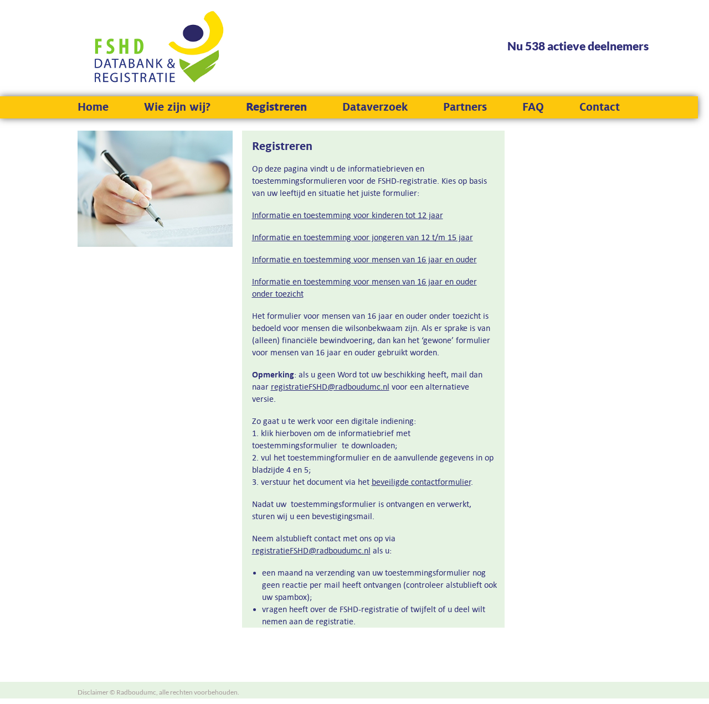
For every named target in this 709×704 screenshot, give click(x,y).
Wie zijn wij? (177, 107)
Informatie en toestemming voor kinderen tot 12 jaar (347, 215)
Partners (465, 107)
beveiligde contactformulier (421, 481)
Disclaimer (93, 692)
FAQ (533, 107)
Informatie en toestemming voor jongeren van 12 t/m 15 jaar (362, 237)
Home (93, 107)
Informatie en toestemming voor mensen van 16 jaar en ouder (364, 259)
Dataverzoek (375, 107)
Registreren (276, 107)
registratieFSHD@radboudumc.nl (330, 386)
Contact (599, 107)
